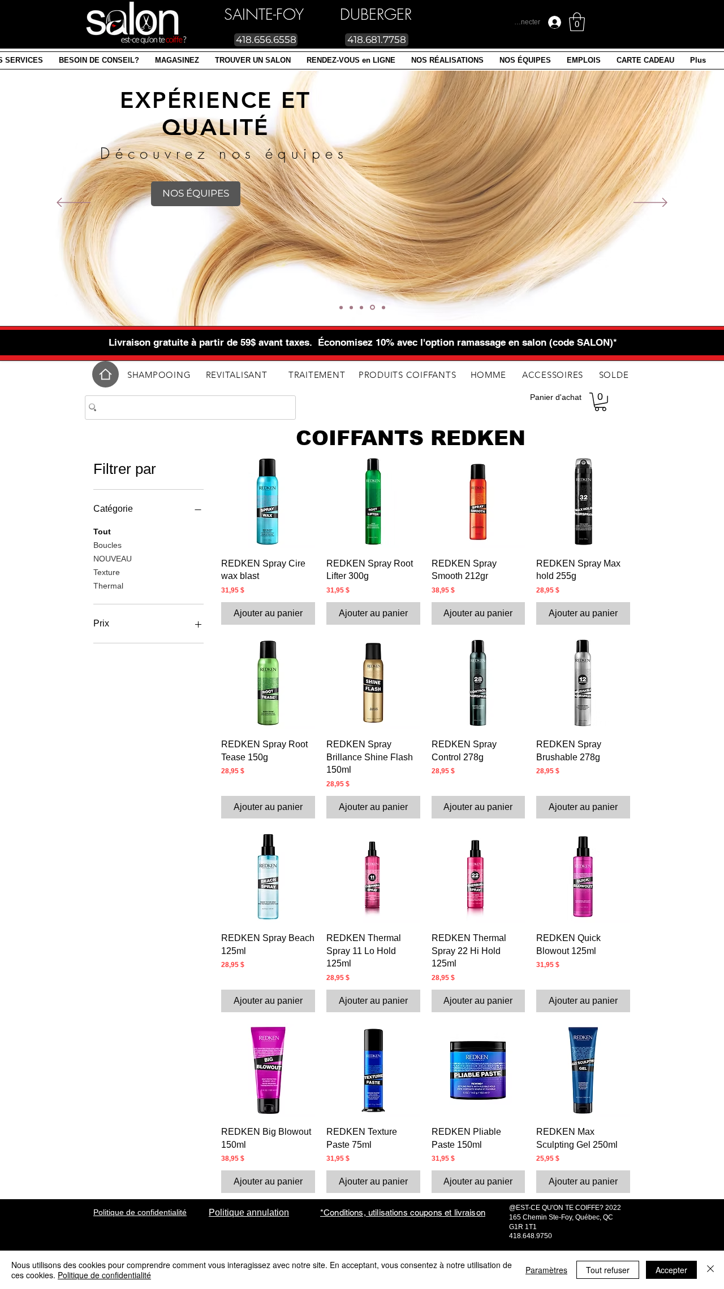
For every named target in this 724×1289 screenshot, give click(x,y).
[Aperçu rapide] (268, 501)
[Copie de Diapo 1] (383, 307)
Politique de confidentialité (104, 1275)
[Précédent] (73, 203)
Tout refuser (608, 1269)
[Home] (105, 374)
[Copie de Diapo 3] (372, 307)
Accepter (671, 1269)
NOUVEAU (112, 558)
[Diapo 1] (351, 307)
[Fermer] (710, 1270)
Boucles (107, 545)
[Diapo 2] (341, 307)
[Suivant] (650, 203)
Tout (102, 531)
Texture (106, 572)
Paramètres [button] (546, 1269)
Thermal (108, 585)
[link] (577, 21)
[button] (177, 60)
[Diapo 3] (361, 307)
